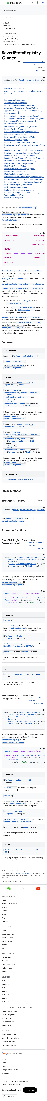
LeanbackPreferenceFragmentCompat (19, 156)
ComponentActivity (12, 91)
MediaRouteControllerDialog (15, 171)
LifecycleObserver (26, 310)
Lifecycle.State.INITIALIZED (15, 279)
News (4, 914)
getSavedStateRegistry (13, 361)
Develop (20, 18)
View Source (38, 65)
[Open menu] (3, 2)
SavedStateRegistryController (15, 215)
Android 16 (5, 984)
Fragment (39, 91)
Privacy (4, 945)
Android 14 (5, 991)
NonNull (16, 356)
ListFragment (38, 158)
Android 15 (5, 988)
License (11, 1081)
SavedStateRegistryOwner (29, 80)
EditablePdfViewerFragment (15, 134)
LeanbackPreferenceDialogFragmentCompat (22, 153)
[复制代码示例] (44, 233)
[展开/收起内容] (11, 23)
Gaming (5, 931)
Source (4, 911)
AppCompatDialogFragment (15, 111)
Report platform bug (9, 1034)
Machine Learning (8, 934)
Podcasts (5, 921)
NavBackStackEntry (12, 94)
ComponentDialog (27, 91)
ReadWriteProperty (32, 557)
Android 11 (5, 1002)
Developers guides (8, 1015)
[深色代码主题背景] (44, 77)
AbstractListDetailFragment (15, 103)
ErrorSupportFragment (13, 137)
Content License (23, 873)
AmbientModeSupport (13, 108)
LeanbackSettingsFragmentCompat (18, 158)
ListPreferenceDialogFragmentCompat (19, 161)
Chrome (4, 1063)
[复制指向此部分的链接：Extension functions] (28, 530)
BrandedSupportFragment (33, 119)
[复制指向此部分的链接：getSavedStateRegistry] (27, 501)
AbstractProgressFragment (15, 105)
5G (3, 948)
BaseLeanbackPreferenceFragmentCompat (21, 116)
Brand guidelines (22, 1081)
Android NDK (6, 1025)
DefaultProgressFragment (14, 124)
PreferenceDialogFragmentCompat (18, 185)
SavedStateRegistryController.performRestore (22, 284)
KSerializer (20, 441)
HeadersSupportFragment (14, 142)
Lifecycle (26, 301)
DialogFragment (31, 126)
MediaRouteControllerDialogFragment (19, 169)
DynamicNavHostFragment (15, 129)
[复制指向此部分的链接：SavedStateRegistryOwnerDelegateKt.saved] (22, 543)
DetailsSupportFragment (14, 126)
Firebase (5, 1066)
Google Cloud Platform (10, 1070)
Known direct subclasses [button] (24, 91)
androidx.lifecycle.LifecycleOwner (22, 480)
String (10, 399)
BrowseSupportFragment (14, 121)
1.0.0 (43, 68)
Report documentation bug (11, 1038)
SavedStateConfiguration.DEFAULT (18, 646)
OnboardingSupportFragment (31, 179)
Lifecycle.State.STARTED (24, 307)
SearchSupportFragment (33, 193)
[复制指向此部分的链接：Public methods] (23, 491)
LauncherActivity (32, 142)
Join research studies (9, 1045)
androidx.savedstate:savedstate (34, 62)
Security (4, 907)
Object (14, 385)
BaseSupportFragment (13, 119)
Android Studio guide (9, 1011)
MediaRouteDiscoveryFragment (17, 174)
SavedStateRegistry (27, 208)
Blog (3, 918)
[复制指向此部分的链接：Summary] (16, 342)
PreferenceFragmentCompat (15, 187)
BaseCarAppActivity (12, 113)
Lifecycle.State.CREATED (17, 303)
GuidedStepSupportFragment (16, 140)
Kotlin (36, 70)
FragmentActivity (30, 137)
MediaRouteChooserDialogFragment (18, 163)
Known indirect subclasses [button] (24, 149)
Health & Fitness (7, 938)
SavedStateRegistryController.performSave (21, 317)
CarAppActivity (31, 121)
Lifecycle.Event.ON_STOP (13, 328)
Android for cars (7, 968)
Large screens (6, 957)
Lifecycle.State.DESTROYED (28, 322)
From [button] (20, 480)
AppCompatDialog (34, 111)
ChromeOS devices (8, 964)
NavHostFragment (11, 179)
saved (37, 393)
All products (6, 1073)
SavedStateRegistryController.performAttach (22, 271)
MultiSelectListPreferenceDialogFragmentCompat (24, 177)
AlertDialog (31, 105)
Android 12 (5, 998)
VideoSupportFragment (13, 198)
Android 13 (5, 995)
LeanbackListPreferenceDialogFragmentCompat (23, 150)
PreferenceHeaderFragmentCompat (18, 190)
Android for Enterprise (9, 904)
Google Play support (9, 1042)
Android (4, 900)
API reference (9, 11)
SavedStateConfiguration (14, 404)
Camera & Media (7, 941)
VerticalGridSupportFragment (16, 195)
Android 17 (5, 981)
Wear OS (5, 961)
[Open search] (33, 2)
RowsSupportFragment (13, 193)
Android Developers (8, 18)
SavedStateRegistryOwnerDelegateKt (18, 393)
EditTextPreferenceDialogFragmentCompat (21, 132)
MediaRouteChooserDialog (15, 166)
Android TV (6, 971)
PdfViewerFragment (12, 182)
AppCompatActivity (30, 108)
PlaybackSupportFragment (31, 182)
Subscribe (29, 1090)
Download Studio (8, 1022)
